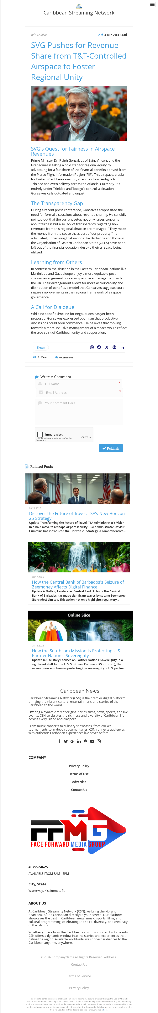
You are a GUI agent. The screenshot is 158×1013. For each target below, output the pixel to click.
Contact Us (79, 964)
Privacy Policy (79, 988)
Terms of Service (79, 976)
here (105, 1009)
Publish (112, 448)
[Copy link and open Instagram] (92, 346)
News (41, 347)
